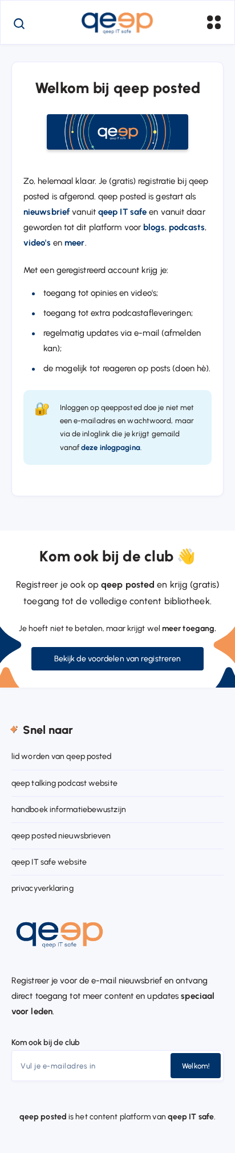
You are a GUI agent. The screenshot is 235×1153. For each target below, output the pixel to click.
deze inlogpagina (110, 447)
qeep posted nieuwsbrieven (61, 836)
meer (74, 243)
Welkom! (195, 1066)
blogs (154, 227)
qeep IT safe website (49, 862)
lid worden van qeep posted (61, 756)
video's (37, 243)
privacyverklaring (42, 888)
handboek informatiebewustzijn (68, 809)
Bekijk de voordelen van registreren (117, 659)
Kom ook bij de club (45, 1042)
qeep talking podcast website (64, 783)
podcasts (187, 227)
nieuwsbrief (46, 212)
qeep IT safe (122, 212)
